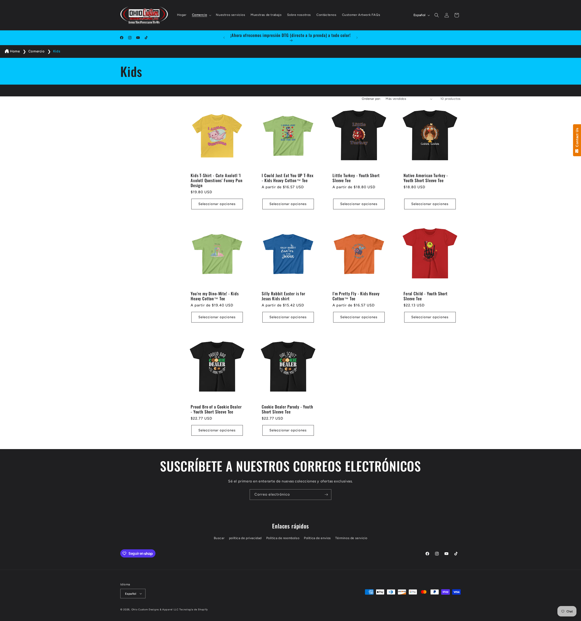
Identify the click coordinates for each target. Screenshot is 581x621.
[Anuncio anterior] (224, 37)
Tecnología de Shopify (193, 609)
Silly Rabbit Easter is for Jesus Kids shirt (283, 296)
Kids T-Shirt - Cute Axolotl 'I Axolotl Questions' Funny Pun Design (217, 180)
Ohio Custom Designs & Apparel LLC (155, 609)
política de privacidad (245, 538)
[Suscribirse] (326, 494)
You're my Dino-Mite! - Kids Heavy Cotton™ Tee (215, 296)
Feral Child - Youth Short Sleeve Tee (426, 296)
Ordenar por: (371, 99)
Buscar (219, 538)
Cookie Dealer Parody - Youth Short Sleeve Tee (287, 409)
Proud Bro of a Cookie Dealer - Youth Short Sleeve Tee (216, 409)
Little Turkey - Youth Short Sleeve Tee (356, 178)
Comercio (37, 51)
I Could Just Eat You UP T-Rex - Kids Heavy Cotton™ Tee (287, 178)
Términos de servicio (351, 538)
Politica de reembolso (283, 538)
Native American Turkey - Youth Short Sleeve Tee (426, 178)
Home (15, 51)
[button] (201, 15)
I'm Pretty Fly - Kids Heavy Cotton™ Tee (356, 296)
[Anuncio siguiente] (357, 37)
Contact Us (577, 138)
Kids (56, 51)
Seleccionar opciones (217, 204)
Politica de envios (317, 538)
